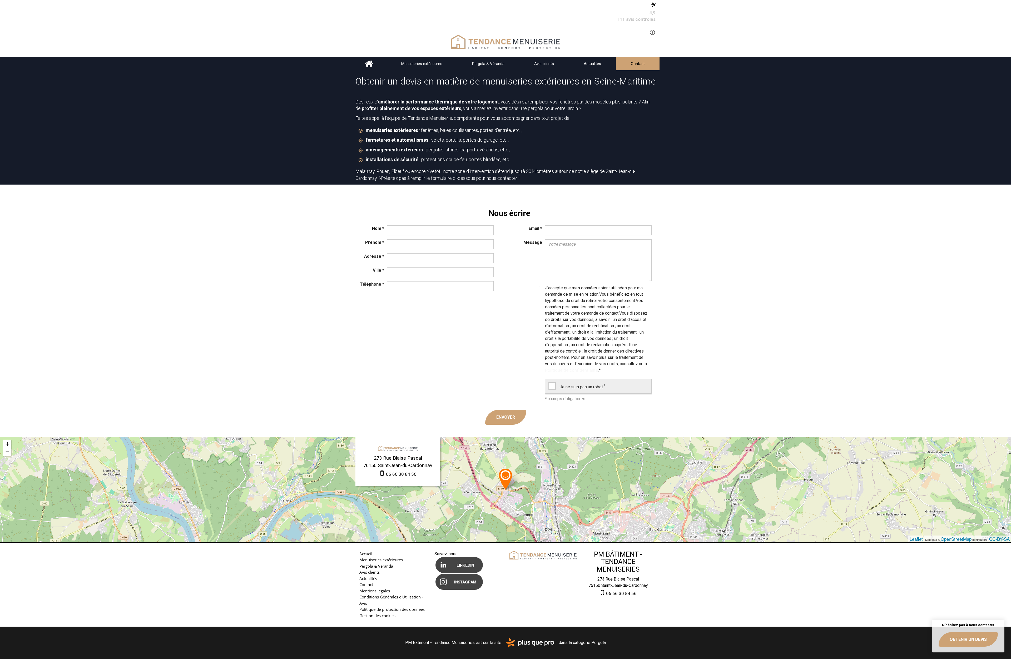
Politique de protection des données (392, 609)
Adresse (374, 256)
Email (535, 228)
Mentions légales (374, 590)
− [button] (7, 452)
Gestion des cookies (377, 615)
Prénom (374, 242)
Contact (638, 63)
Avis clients (544, 63)
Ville (378, 270)
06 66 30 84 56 (401, 474)
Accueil (368, 63)
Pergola (598, 642)
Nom (378, 228)
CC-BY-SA (999, 539)
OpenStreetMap (956, 539)
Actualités (592, 63)
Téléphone (372, 284)
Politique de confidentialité (571, 370)
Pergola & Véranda (488, 63)
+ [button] (7, 444)
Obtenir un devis (968, 639)
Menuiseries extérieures (421, 63)
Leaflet (916, 539)
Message (532, 242)
